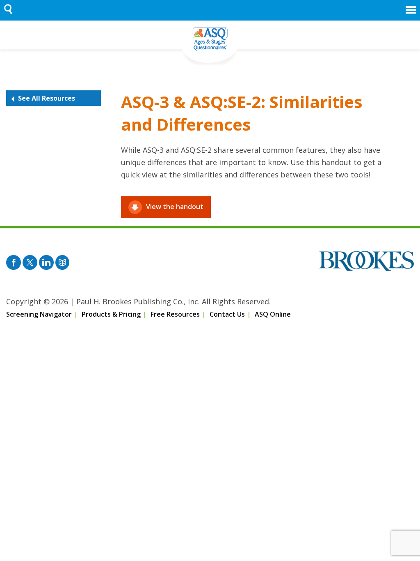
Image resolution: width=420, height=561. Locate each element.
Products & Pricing (111, 314)
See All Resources (46, 98)
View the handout (174, 206)
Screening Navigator (39, 314)
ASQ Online (273, 314)
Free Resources (175, 314)
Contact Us (227, 314)
